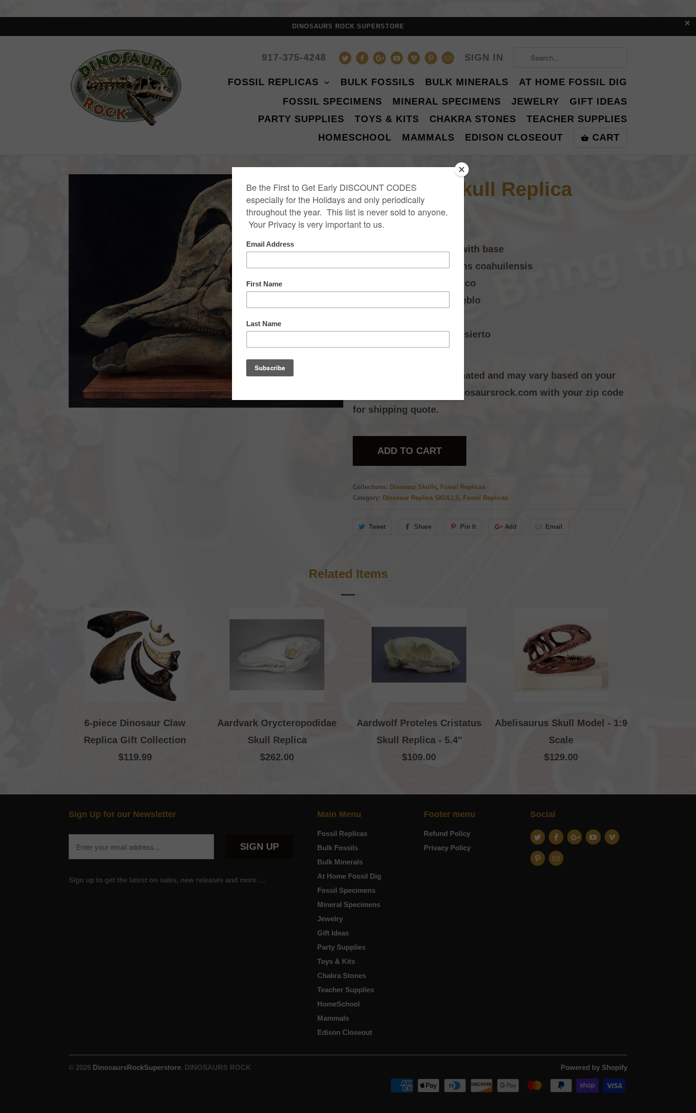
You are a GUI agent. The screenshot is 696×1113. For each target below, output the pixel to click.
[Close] (462, 169)
